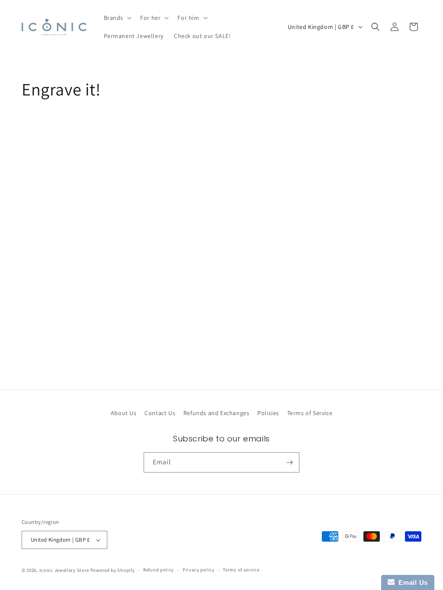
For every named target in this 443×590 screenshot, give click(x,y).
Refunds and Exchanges (216, 413)
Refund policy (158, 570)
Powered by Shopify (112, 570)
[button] (117, 18)
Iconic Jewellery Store (64, 570)
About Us (124, 413)
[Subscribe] (289, 462)
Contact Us (159, 413)
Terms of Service (310, 413)
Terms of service (241, 570)
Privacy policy (199, 570)
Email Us (411, 582)
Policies (268, 413)
